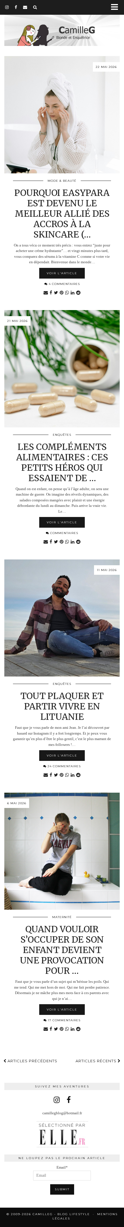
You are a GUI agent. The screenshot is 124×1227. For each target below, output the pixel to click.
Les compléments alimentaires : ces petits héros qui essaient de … (62, 462)
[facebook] (16, 7)
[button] (116, 7)
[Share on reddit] (78, 293)
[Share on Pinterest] (61, 293)
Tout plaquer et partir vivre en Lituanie (62, 706)
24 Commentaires (63, 766)
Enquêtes (62, 435)
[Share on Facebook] (51, 293)
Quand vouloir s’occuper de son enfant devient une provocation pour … (62, 950)
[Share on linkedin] (72, 293)
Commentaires (63, 533)
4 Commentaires (64, 284)
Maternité (62, 917)
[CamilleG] (62, 23)
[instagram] (7, 7)
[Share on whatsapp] (67, 293)
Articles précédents (31, 1061)
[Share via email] (46, 293)
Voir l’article (62, 273)
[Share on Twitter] (56, 293)
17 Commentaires (63, 1020)
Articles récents (97, 1061)
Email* (62, 1167)
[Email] (25, 7)
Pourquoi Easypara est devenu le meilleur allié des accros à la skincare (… (62, 213)
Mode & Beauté (62, 181)
